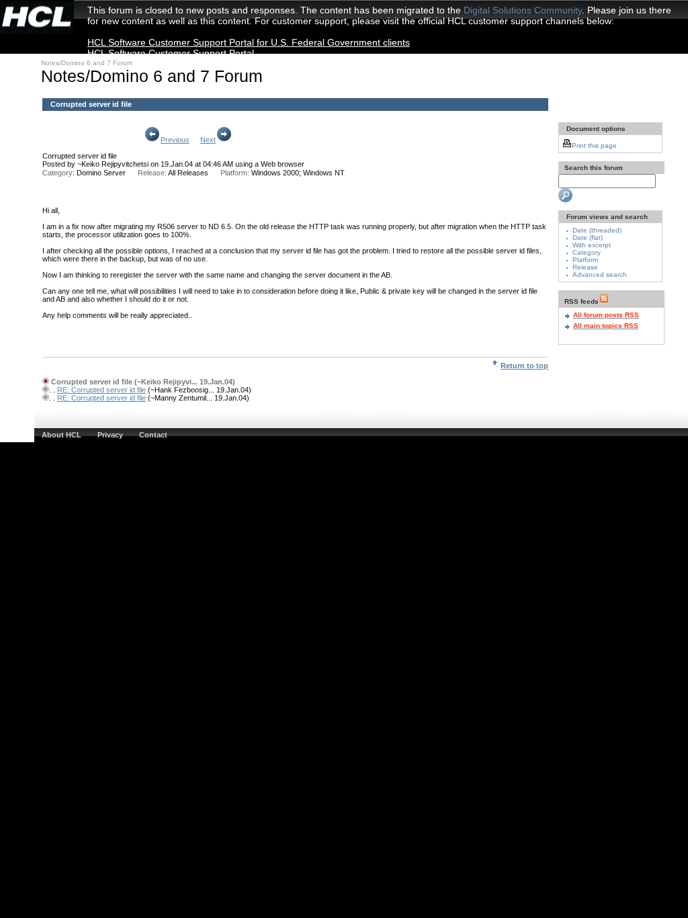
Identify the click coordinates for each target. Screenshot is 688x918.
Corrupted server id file (79, 156)
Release (585, 267)
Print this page (594, 145)
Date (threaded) (596, 230)
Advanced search (599, 274)
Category (586, 252)
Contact (153, 435)
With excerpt (591, 245)
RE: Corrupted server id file (101, 390)
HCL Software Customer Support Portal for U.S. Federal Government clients (248, 42)
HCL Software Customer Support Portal (170, 53)
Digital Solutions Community (523, 10)
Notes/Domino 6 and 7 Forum (86, 63)
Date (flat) (587, 237)
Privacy (110, 435)
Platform (585, 259)
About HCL (61, 435)
